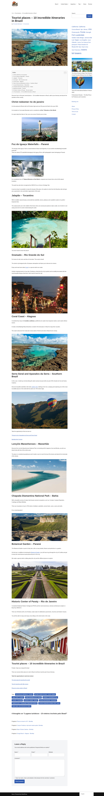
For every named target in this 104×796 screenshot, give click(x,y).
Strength (88, 32)
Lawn (27, 267)
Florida (82, 32)
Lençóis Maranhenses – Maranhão (21, 85)
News (84, 4)
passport (74, 44)
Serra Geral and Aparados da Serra (21, 706)
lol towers (76, 53)
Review (90, 4)
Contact (74, 114)
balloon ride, (35, 386)
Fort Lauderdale (78, 35)
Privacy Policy (75, 109)
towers (84, 50)
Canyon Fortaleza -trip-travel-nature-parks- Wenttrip (30, 725)
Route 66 (75, 47)
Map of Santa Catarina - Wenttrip (25, 729)
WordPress (24, 794)
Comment (17, 758)
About (73, 106)
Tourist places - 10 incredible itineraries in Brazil (24, 703)
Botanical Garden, (35, 552)
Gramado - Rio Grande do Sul (50, 697)
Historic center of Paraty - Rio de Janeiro (45, 694)
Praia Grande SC (83, 44)
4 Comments (26, 23)
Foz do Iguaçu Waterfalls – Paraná (21, 76)
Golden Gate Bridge (78, 37)
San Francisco (76, 50)
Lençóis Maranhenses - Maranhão (48, 700)
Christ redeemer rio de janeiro (20, 74)
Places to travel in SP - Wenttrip (25, 721)
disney (85, 29)
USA (90, 29)
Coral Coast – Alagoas (18, 81)
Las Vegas (75, 40)
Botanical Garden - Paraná (31, 700)
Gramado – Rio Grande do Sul (20, 79)
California (75, 26)
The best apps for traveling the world (21, 680)
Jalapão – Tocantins (18, 78)
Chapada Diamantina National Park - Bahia (49, 703)
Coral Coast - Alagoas (18, 697)
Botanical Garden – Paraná (20, 88)
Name (16, 752)
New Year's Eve (83, 47)
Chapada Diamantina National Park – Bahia (23, 86)
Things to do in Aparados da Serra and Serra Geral (24, 435)
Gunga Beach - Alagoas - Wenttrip (25, 733)
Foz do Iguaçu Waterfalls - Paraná (24, 694)
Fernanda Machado (17, 23)
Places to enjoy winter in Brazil (19, 688)
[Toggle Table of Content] (64, 72)
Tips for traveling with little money (20, 684)
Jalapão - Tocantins (17, 700)
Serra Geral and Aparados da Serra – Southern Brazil (25, 83)
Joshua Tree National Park (84, 42)
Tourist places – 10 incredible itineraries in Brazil (25, 91)
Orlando (74, 42)
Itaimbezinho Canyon (17, 439)
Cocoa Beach (76, 29)
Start (13, 13)
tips (82, 29)
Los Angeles (83, 40)
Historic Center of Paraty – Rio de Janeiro (23, 90)
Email (33, 752)
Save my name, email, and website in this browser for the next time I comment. (35, 778)
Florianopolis (76, 32)
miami (89, 40)
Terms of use (75, 111)
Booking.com (75, 101)
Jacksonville (88, 37)
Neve (13, 794)
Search (73, 13)
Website (51, 752)
